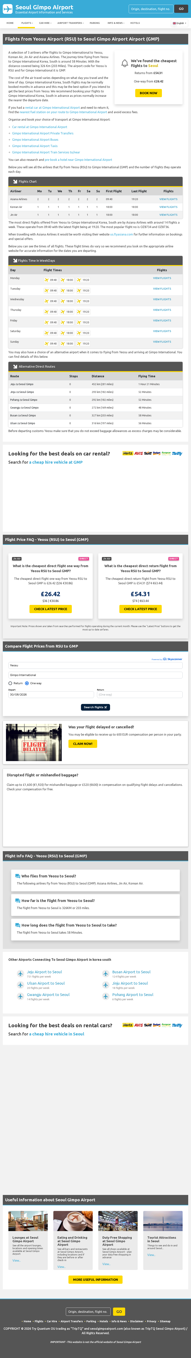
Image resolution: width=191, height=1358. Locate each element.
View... (16, 1260)
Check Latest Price (50, 609)
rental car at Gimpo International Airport (52, 107)
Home (10, 23)
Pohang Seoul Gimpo (23, 399)
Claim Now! (83, 743)
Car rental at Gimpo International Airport (39, 127)
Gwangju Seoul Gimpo (24, 407)
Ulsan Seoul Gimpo (22, 423)
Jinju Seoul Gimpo (22, 391)
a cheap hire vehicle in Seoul (56, 1034)
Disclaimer (136, 1321)
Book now (148, 93)
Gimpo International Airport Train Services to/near (46, 152)
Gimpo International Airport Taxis (35, 146)
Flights (26, 23)
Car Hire (44, 23)
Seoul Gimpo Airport (44, 9)
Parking (95, 23)
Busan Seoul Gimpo (23, 415)
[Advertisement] (95, 504)
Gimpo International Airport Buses (35, 139)
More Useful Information (95, 1279)
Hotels (135, 23)
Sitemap (165, 1321)
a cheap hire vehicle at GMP (56, 462)
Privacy (151, 1321)
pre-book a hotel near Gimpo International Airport (78, 159)
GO (181, 8)
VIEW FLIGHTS (168, 199)
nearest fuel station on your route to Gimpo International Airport (63, 112)
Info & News (115, 23)
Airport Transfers (69, 23)
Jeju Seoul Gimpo (21, 384)
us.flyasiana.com (121, 234)
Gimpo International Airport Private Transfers (42, 133)
